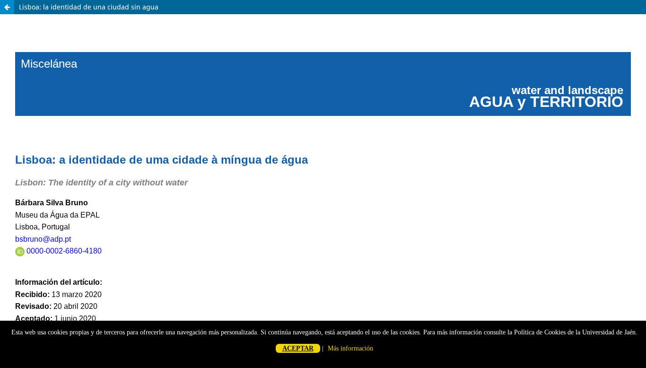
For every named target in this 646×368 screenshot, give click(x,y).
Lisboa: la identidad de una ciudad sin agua (88, 6)
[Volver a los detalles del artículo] (7, 7)
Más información (350, 348)
